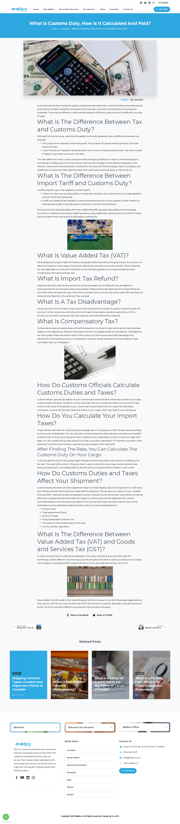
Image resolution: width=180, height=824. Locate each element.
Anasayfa (71, 750)
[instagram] (153, 3)
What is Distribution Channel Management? (68, 685)
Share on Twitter (104, 615)
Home (55, 29)
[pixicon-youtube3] (22, 778)
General (65, 29)
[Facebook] (141, 3)
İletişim (70, 794)
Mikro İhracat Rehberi (77, 765)
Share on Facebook (79, 615)
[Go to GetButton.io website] (6, 821)
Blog (69, 780)
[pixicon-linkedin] (28, 778)
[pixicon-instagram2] (33, 778)
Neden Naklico (73, 758)
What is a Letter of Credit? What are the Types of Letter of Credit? (109, 683)
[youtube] (145, 3)
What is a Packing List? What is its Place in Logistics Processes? (149, 683)
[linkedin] (149, 3)
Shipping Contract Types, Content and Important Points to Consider (27, 683)
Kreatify (115, 816)
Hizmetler (71, 772)
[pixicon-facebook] (16, 778)
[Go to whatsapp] (6, 817)
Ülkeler (70, 787)
